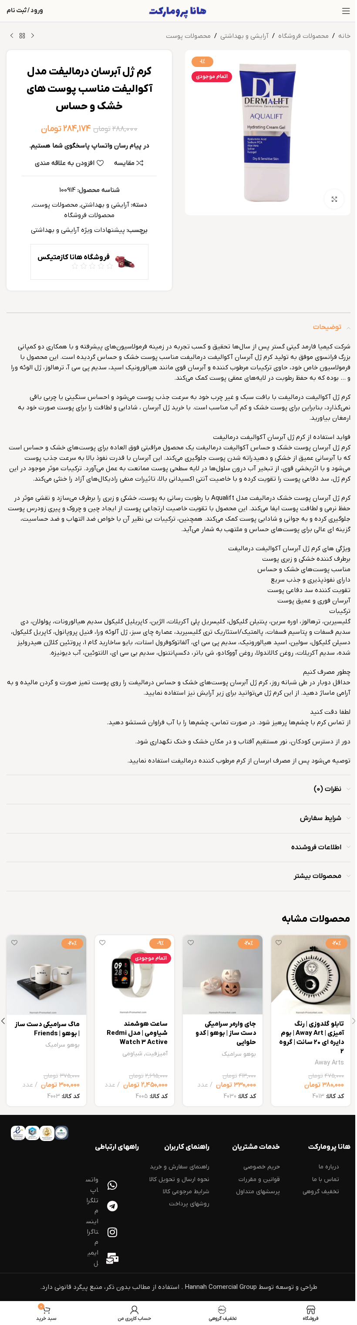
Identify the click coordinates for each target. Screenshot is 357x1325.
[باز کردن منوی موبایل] (346, 11)
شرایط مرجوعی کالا (186, 1192)
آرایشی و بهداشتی (244, 36)
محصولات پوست (188, 36)
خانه (344, 36)
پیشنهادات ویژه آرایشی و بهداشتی (78, 230)
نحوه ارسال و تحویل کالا (179, 1179)
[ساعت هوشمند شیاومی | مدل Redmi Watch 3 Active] (135, 975)
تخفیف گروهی (321, 1192)
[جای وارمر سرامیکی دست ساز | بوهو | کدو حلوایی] (223, 975)
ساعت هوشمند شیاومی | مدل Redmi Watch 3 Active (137, 1033)
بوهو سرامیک (239, 1054)
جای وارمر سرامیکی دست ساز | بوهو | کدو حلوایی (225, 1033)
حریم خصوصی (261, 1167)
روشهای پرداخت (189, 1204)
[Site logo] (178, 10)
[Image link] (61, 1132)
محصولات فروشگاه (303, 36)
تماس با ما (325, 1179)
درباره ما (329, 1167)
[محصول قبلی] (32, 36)
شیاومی (132, 1054)
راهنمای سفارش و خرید (179, 1167)
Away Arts (329, 1063)
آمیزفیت (156, 1054)
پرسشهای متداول (258, 1192)
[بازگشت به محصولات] (22, 36)
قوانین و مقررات (259, 1179)
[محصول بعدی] (12, 36)
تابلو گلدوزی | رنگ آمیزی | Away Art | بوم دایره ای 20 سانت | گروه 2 (311, 1038)
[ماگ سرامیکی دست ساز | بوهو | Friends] (46, 975)
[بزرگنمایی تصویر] (334, 199)
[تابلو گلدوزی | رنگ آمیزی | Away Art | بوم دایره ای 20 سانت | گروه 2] (311, 974)
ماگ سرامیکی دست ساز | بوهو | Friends (47, 1029)
